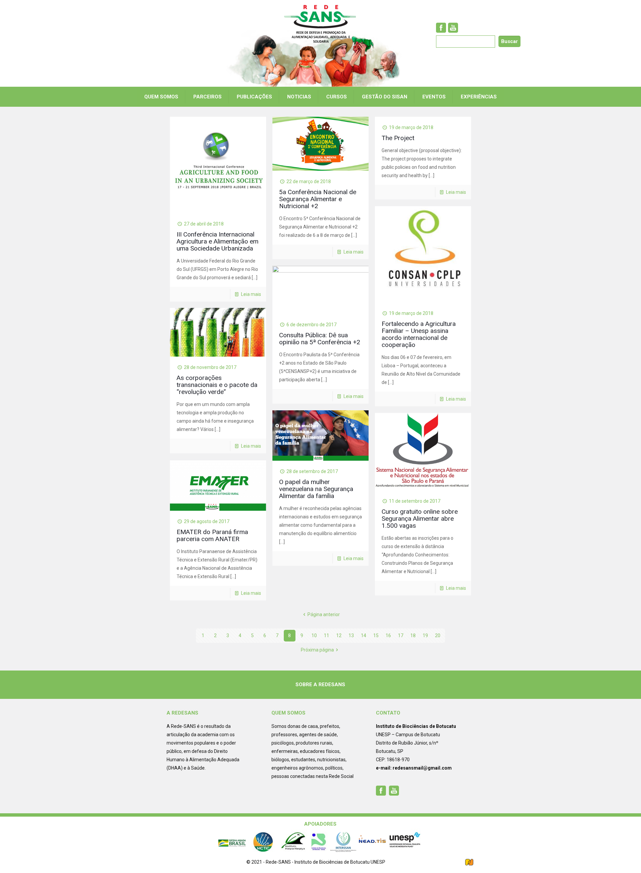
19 (425, 635)
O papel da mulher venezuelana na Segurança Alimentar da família (316, 489)
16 (388, 635)
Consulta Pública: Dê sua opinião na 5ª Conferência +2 (319, 338)
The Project (398, 138)
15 (376, 635)
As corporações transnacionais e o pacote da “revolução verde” (217, 385)
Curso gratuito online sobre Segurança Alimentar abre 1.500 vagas (420, 518)
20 (437, 635)
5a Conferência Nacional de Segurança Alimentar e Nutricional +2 (317, 199)
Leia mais (251, 294)
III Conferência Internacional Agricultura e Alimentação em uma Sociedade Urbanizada (217, 241)
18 (413, 635)
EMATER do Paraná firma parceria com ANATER (212, 535)
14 (363, 635)
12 (339, 635)
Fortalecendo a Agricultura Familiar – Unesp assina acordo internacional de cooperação (419, 334)
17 (400, 635)
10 (314, 635)
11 (326, 635)
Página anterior (323, 614)
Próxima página (317, 649)
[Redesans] (320, 24)
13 (351, 635)
